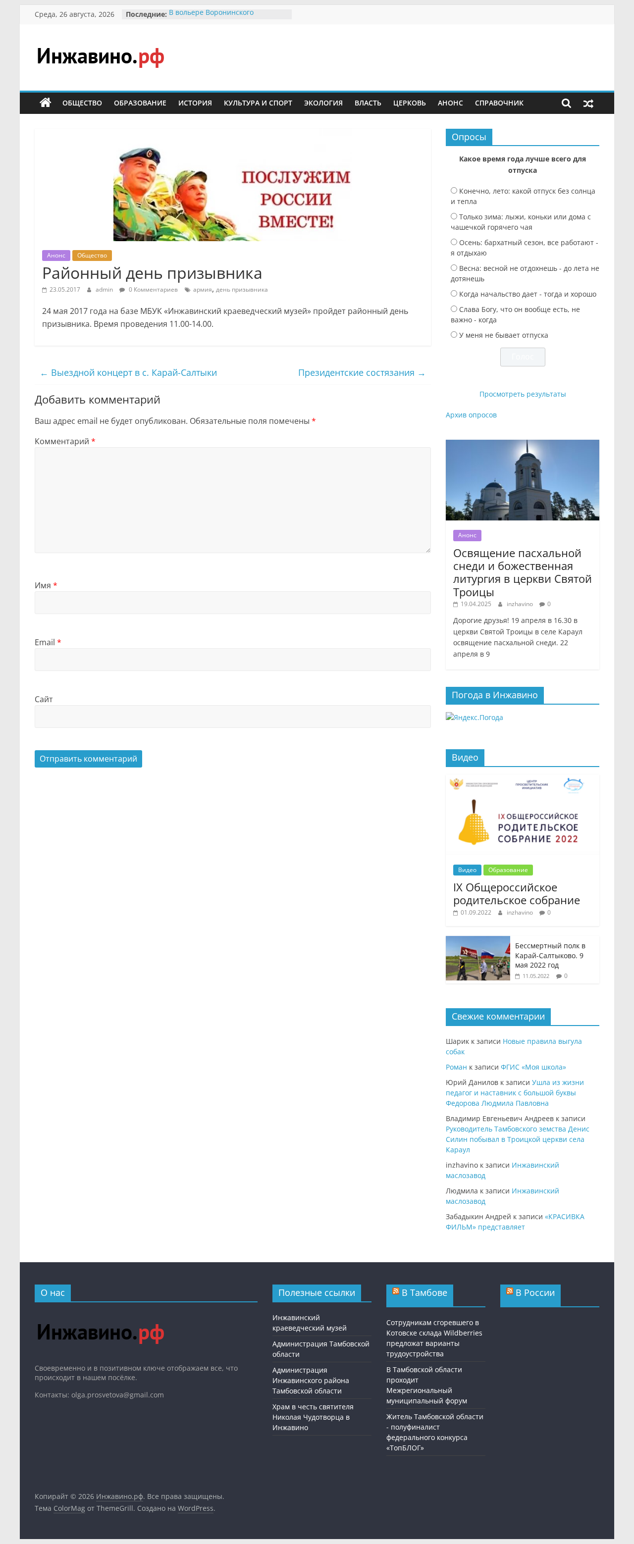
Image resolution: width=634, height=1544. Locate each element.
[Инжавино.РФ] (100, 1314)
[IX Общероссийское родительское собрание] (522, 779)
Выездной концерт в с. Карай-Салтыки (128, 372)
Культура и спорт (258, 102)
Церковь (409, 102)
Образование (140, 102)
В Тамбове (424, 1292)
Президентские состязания (362, 372)
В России (535, 1292)
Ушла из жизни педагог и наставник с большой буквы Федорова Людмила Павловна (515, 1093)
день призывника (242, 289)
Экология (323, 102)
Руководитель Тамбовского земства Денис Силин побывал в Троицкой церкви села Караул (517, 1139)
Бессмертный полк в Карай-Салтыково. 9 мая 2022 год (550, 955)
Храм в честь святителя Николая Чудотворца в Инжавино (313, 1417)
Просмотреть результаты (522, 394)
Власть (368, 102)
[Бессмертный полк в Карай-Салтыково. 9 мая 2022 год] (478, 941)
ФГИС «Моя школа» (533, 1067)
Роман (456, 1067)
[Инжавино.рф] (45, 103)
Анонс (450, 102)
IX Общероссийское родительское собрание (516, 893)
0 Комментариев (152, 289)
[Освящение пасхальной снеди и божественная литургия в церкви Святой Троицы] (522, 445)
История (195, 102)
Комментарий (65, 441)
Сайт (44, 699)
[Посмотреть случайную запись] (588, 103)
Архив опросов (471, 414)
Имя (46, 585)
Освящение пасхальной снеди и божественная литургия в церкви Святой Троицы (522, 572)
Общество (82, 102)
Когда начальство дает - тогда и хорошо (527, 294)
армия (202, 289)
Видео (467, 870)
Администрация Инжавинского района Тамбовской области (310, 1380)
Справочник (499, 102)
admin (105, 289)
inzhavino (520, 604)
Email (48, 642)
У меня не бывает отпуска (503, 335)
